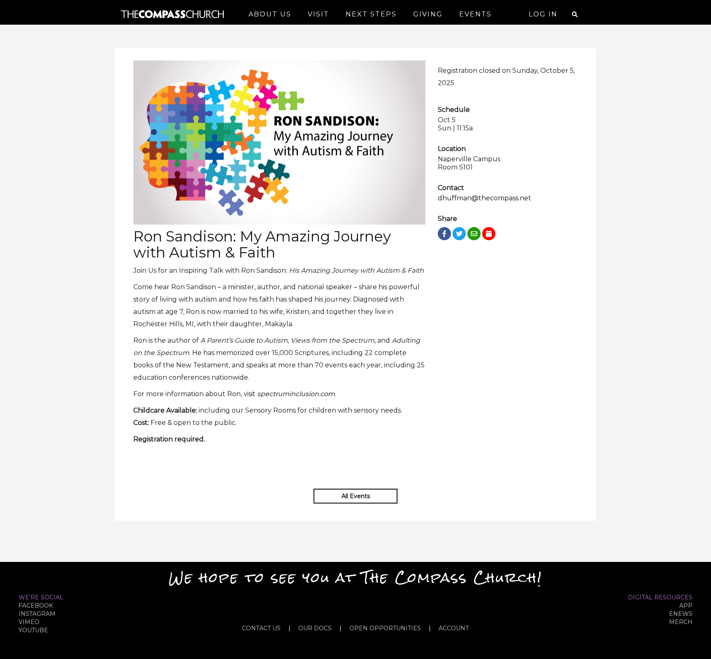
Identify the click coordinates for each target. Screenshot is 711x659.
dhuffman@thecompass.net (484, 198)
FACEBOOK (36, 605)
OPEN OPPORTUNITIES (385, 628)
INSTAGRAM (37, 613)
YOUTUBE (33, 630)
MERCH (680, 622)
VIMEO (29, 622)
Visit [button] (318, 14)
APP (685, 605)
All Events (356, 496)
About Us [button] (270, 14)
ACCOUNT (454, 628)
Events (475, 14)
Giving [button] (428, 14)
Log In (543, 14)
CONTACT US (261, 628)
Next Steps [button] (371, 14)
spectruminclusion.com (296, 394)
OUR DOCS (315, 628)
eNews (680, 613)
